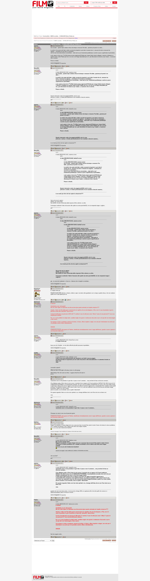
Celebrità (72, 6)
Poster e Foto (97, 6)
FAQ (67, 38)
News (80, 6)
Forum (40, 36)
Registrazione (43, 38)
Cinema (44, 40)
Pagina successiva (111, 42)
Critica (87, 6)
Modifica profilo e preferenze (52, 38)
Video (106, 6)
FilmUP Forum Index (38, 40)
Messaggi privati (62, 38)
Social (113, 6)
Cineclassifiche (50, 40)
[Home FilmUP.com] (43, 8)
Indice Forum (37, 38)
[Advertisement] (75, 21)
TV (64, 6)
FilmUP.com (36, 36)
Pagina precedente (95, 42)
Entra (114, 38)
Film (59, 6)
